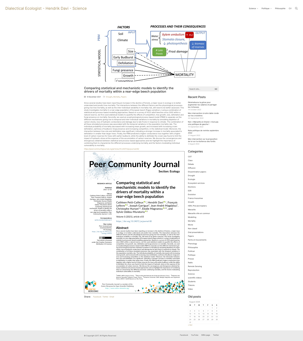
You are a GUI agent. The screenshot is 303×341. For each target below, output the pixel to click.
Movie (190, 225)
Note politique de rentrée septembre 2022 (203, 131)
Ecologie (191, 179)
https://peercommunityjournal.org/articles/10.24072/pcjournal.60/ (111, 149)
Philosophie (193, 247)
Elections (192, 187)
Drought (109, 97)
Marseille (192, 209)
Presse (191, 259)
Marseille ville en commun (199, 213)
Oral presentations (195, 232)
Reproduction (193, 270)
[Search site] (296, 8)
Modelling (192, 217)
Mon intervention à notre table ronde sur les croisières (203, 114)
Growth (191, 202)
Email (112, 297)
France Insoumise (195, 198)
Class (190, 160)
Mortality (116, 97)
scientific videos (195, 278)
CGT (190, 156)
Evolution (192, 194)
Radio (190, 262)
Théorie (191, 285)
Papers (123, 97)
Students (192, 281)
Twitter (105, 297)
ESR (189, 191)
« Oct (190, 325)
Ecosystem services (196, 183)
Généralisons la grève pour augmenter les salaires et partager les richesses (202, 104)
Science (191, 274)
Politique (191, 255)
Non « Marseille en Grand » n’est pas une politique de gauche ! (203, 123)
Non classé (192, 228)
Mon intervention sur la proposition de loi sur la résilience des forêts (202, 140)
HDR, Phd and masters (197, 206)
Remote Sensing (195, 266)
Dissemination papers (197, 172)
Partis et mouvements (197, 240)
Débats (191, 164)
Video (190, 289)
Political (191, 251)
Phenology (192, 244)
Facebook (97, 297)
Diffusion (192, 168)
